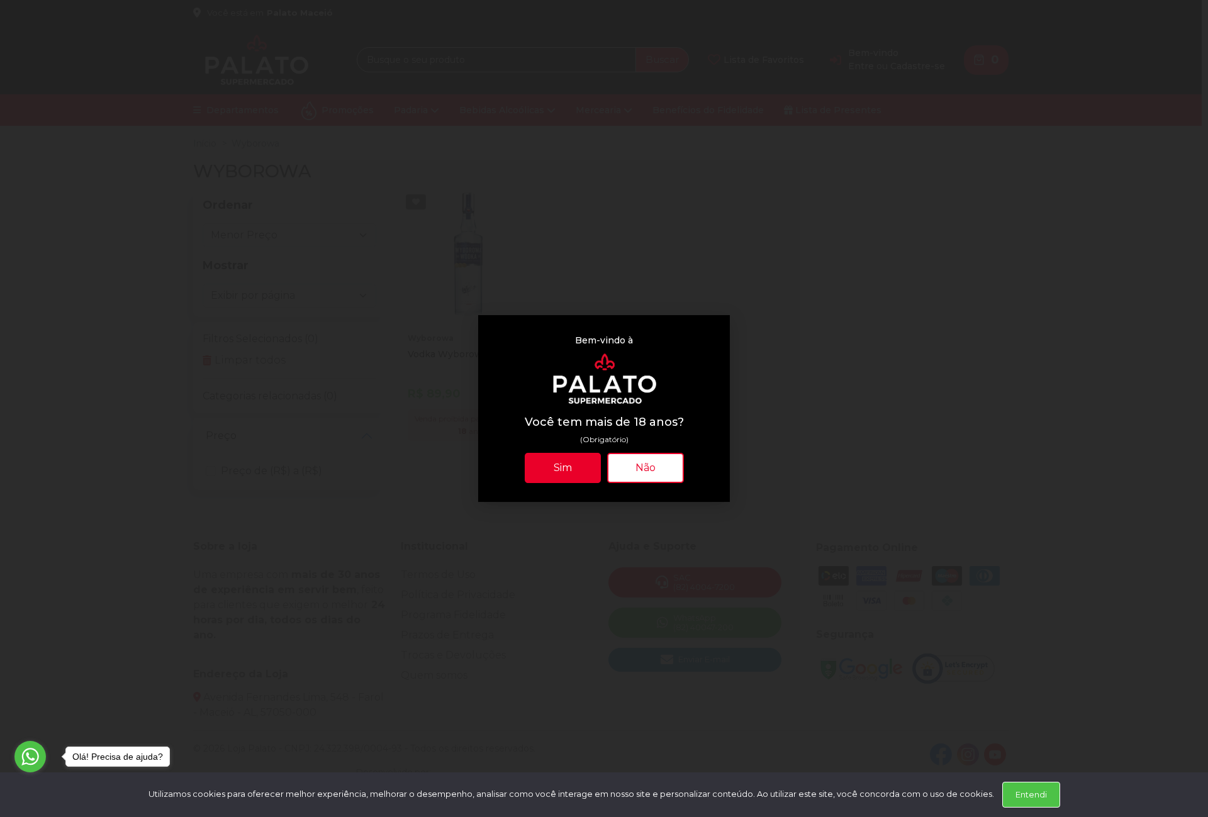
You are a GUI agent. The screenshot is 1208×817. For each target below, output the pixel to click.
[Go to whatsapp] (30, 756)
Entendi (1031, 794)
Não (645, 468)
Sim (563, 468)
